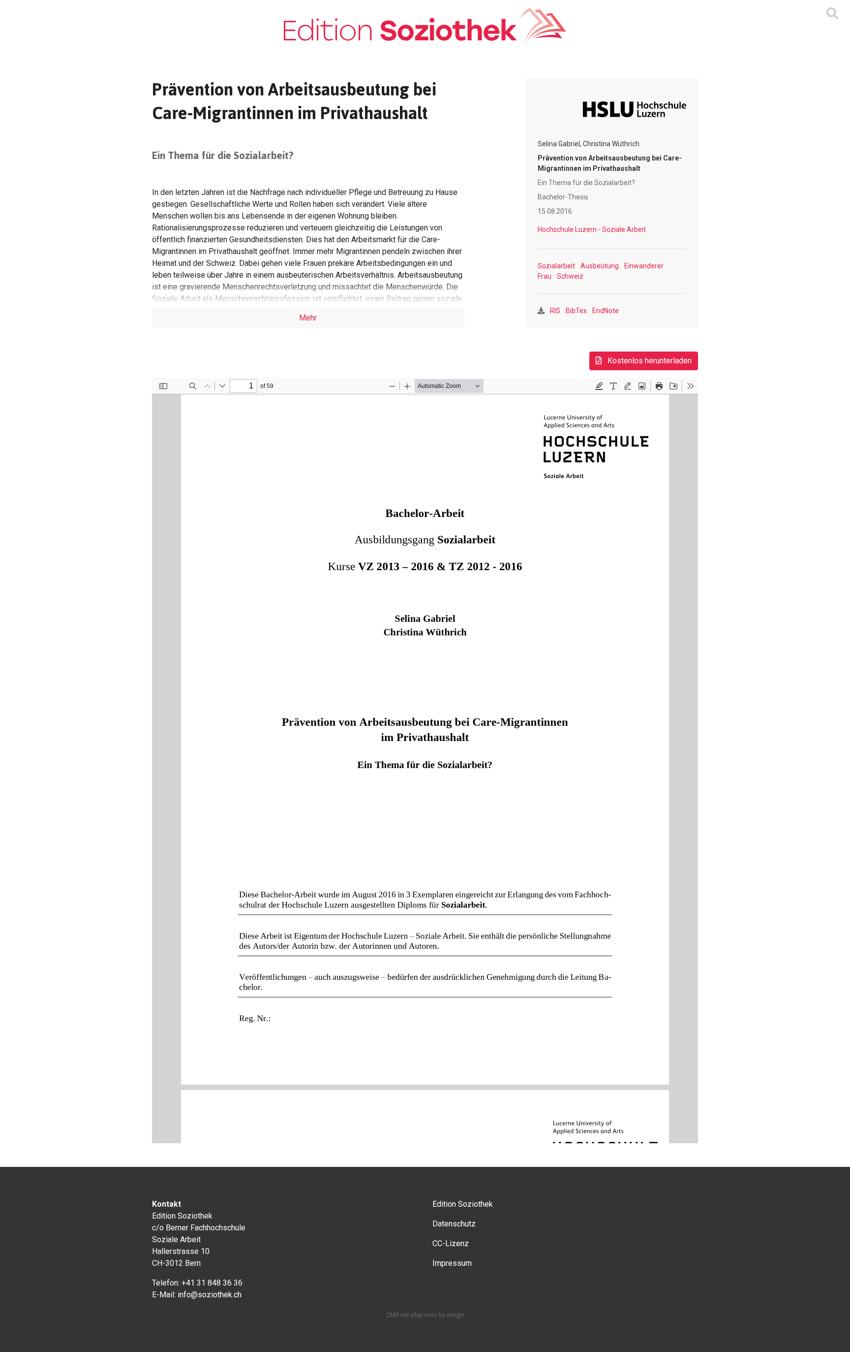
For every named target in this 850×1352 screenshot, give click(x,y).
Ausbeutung (599, 266)
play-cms (424, 1315)
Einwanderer (644, 266)
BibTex (576, 311)
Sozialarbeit (556, 266)
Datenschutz (454, 1223)
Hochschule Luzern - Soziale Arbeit (592, 229)
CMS (392, 1315)
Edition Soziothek (462, 1204)
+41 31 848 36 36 (212, 1283)
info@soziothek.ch (210, 1294)
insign (455, 1315)
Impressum (452, 1263)
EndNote (605, 311)
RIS (555, 311)
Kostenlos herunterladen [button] (649, 360)
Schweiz (570, 276)
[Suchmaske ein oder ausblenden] (832, 14)
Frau (544, 276)
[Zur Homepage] (425, 25)
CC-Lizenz (450, 1243)
